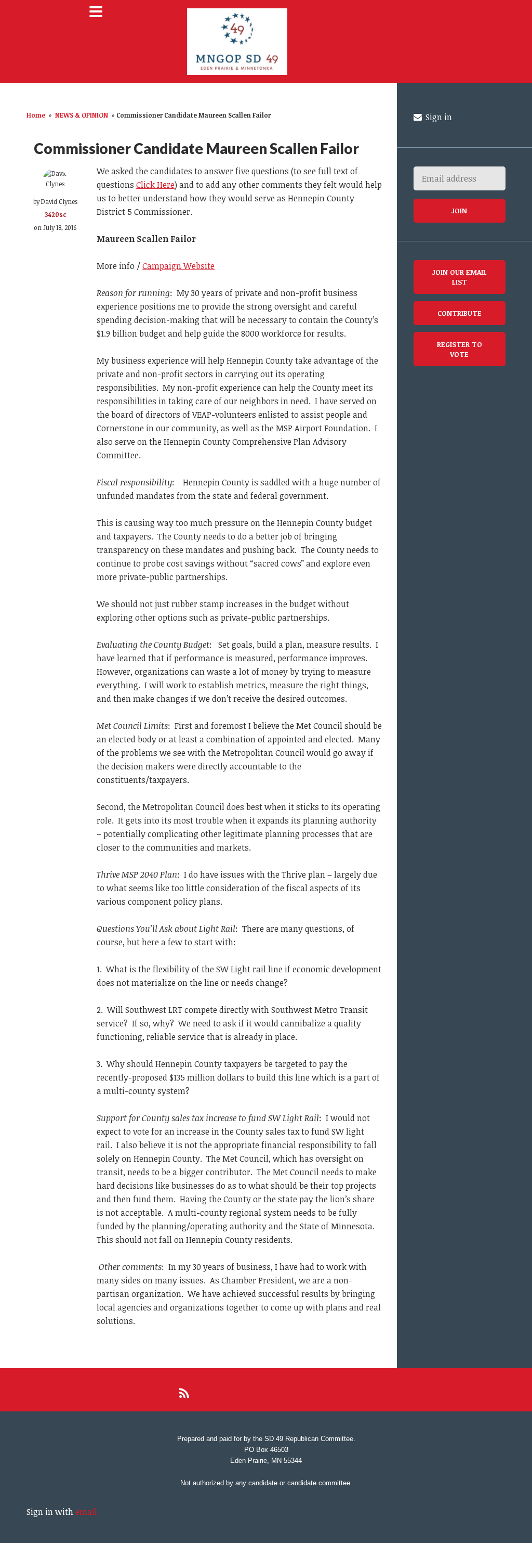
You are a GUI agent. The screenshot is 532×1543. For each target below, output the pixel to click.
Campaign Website (178, 266)
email (86, 1512)
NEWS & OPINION (81, 115)
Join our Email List (459, 277)
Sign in (437, 117)
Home (35, 115)
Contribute (459, 313)
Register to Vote (459, 349)
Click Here (155, 184)
